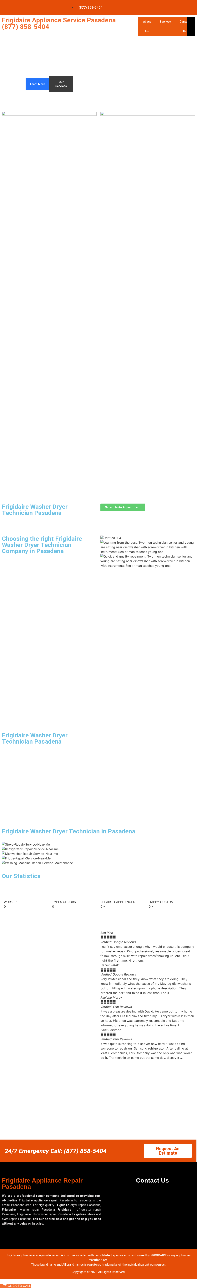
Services (165, 21)
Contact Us (184, 26)
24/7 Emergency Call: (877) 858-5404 (56, 1151)
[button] (147, 1062)
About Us (147, 26)
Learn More (37, 84)
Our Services (61, 84)
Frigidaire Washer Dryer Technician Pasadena (35, 509)
